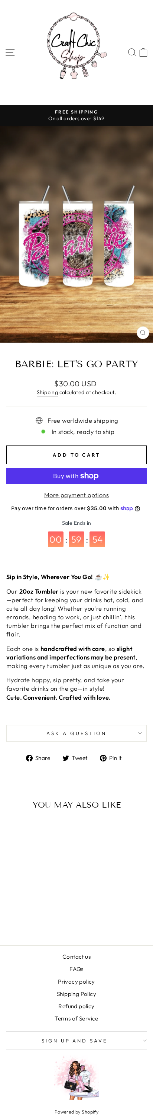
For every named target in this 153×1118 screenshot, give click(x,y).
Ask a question (76, 733)
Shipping (47, 392)
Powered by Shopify (76, 1112)
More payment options (76, 495)
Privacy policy (76, 981)
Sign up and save (75, 1041)
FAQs (76, 968)
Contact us (76, 956)
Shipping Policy (76, 993)
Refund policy (76, 1006)
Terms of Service (76, 1018)
